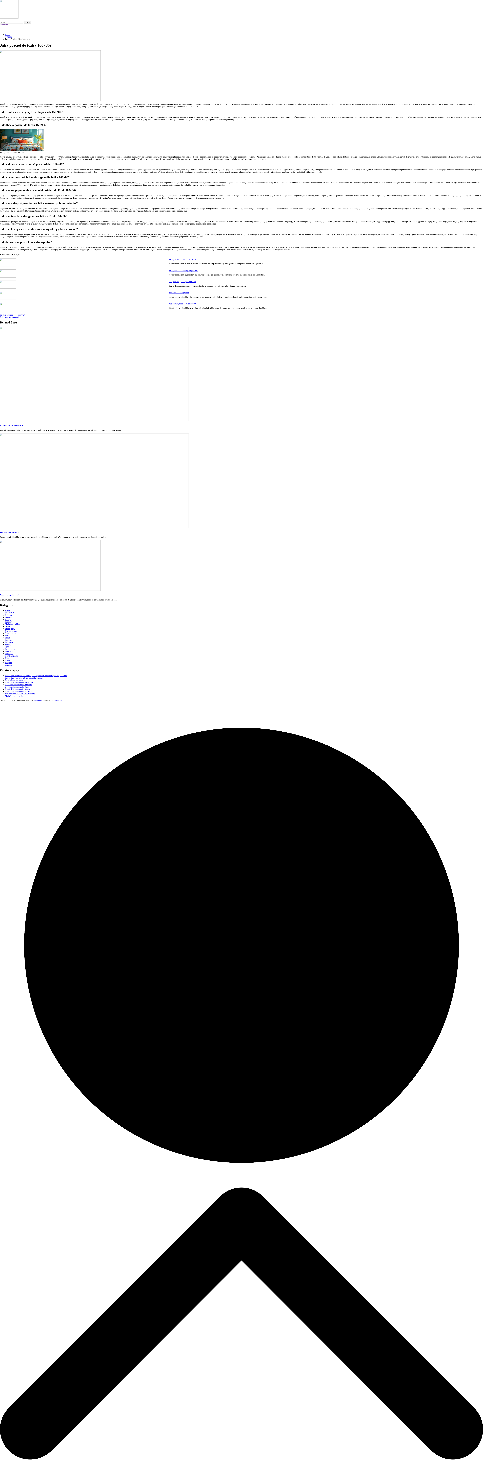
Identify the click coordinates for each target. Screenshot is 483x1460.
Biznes (7, 610)
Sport (7, 647)
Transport (9, 651)
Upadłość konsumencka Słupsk (17, 689)
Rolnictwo (9, 642)
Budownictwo (10, 613)
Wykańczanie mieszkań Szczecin (11, 425)
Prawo (7, 638)
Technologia (10, 649)
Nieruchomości (11, 631)
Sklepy (8, 644)
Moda (7, 626)
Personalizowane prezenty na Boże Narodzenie (24, 678)
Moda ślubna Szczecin (14, 696)
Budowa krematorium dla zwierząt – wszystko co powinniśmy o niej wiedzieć (36, 676)
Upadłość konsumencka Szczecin (18, 691)
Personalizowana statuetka (15, 680)
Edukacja (8, 617)
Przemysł (8, 640)
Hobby (8, 620)
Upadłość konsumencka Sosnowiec (19, 682)
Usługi (7, 660)
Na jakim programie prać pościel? (182, 282)
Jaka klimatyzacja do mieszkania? (182, 304)
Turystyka (9, 653)
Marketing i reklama (13, 624)
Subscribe (4, 25)
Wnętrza (8, 663)
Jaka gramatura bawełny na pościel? (183, 270)
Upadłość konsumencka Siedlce (17, 687)
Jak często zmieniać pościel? (10, 532)
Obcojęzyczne (10, 633)
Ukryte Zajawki (11, 656)
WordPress (57, 700)
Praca (7, 635)
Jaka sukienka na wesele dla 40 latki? (20, 694)
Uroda (7, 658)
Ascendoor (37, 700)
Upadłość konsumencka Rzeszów (18, 685)
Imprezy (8, 622)
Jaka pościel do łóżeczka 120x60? (182, 259)
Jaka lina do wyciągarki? (179, 293)
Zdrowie (8, 665)
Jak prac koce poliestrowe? (9, 595)
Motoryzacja (10, 629)
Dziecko (8, 615)
